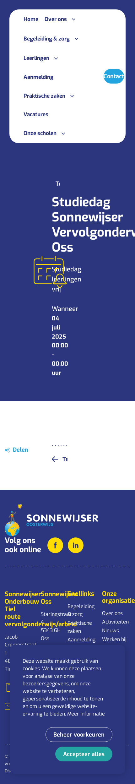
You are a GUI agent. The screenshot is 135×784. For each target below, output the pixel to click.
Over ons (112, 613)
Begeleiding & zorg (81, 610)
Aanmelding (81, 639)
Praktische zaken (80, 627)
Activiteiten (115, 621)
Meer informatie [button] (86, 713)
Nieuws (110, 630)
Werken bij (114, 639)
